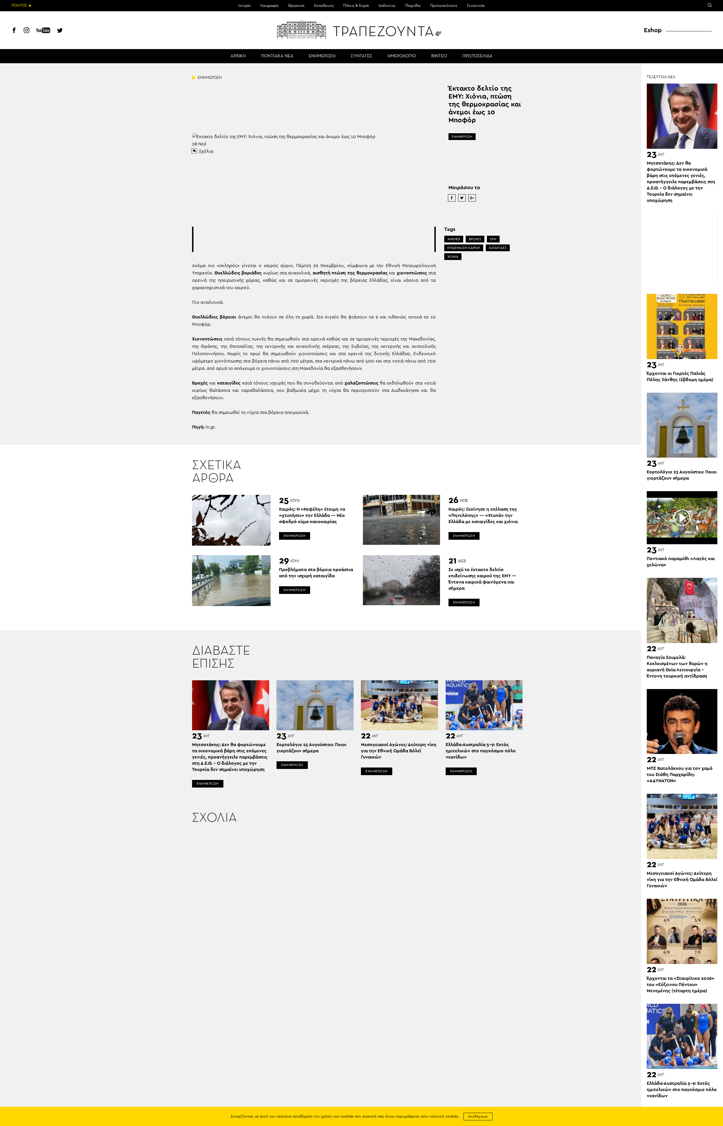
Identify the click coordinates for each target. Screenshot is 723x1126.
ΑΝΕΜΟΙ (453, 239)
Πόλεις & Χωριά (356, 6)
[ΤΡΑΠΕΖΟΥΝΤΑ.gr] (361, 30)
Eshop (653, 30)
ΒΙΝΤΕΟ (439, 56)
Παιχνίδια (413, 6)
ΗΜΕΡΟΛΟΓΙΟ (401, 56)
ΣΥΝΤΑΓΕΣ (361, 56)
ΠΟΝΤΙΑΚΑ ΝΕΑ (277, 56)
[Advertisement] (314, 239)
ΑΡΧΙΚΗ (238, 56)
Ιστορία (244, 6)
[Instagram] (26, 31)
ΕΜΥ (493, 239)
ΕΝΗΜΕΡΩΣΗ (322, 56)
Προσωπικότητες (444, 6)
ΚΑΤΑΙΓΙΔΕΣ (498, 248)
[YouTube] (43, 31)
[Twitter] (60, 31)
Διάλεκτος (387, 6)
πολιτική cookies (444, 1116)
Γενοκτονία (476, 6)
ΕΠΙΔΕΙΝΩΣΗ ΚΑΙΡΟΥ (463, 248)
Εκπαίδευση (324, 6)
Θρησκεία (296, 6)
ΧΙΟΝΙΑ (452, 256)
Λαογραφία (269, 6)
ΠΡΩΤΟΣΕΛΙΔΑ (477, 56)
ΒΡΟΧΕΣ (475, 239)
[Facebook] (14, 31)
